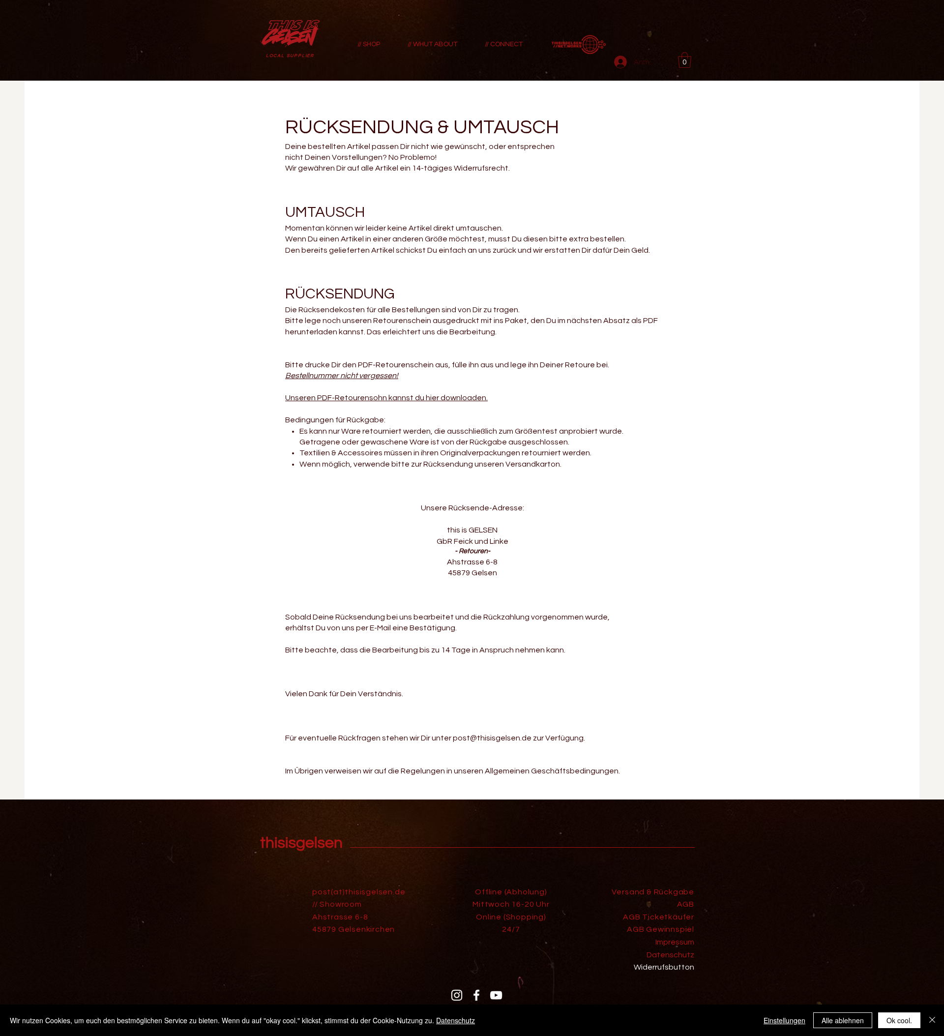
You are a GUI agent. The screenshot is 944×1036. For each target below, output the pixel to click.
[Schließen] (932, 1020)
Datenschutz (455, 1020)
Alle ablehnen (843, 1020)
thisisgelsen (301, 843)
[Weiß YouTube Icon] (496, 995)
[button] (684, 60)
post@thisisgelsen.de (492, 738)
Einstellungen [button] (784, 1020)
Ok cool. (899, 1020)
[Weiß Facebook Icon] (476, 995)
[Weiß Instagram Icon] (456, 995)
